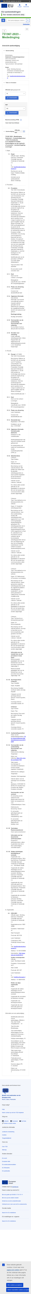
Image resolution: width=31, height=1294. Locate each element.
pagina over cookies (13, 1270)
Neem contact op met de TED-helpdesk (13, 1112)
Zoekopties (26, 24)
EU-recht (4, 1158)
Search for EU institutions (9, 1212)
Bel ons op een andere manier (10, 1197)
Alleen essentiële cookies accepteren (18, 1290)
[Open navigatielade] (4, 30)
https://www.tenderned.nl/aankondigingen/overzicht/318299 (18, 739)
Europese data (6, 1161)
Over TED (4, 1146)
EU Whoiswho (6, 1167)
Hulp (3, 1109)
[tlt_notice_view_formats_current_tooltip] (24, 131)
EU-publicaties (6, 1171)
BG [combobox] (7, 108)
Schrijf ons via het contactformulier (11, 1201)
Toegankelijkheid (6, 1138)
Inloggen (20, 6)
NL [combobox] (7, 93)
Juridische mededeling (8, 1131)
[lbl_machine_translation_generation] (21, 120)
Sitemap (4, 1149)
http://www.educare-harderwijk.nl (18, 954)
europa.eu (15, 1186)
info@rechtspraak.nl (19, 977)
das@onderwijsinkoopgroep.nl (18, 167)
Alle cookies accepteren (14, 1285)
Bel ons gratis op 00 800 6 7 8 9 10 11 (12, 1194)
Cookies (4, 1135)
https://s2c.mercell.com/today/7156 (18, 759)
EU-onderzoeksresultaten (9, 1164)
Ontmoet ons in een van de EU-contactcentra (14, 1204)
